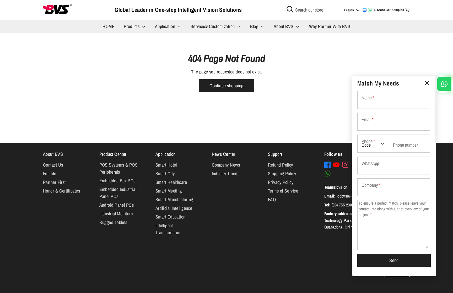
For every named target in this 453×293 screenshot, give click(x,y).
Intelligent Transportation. (169, 229)
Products (132, 26)
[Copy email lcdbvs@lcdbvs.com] (364, 10)
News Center (223, 154)
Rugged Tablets (113, 222)
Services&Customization (213, 26)
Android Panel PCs (116, 205)
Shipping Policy (282, 173)
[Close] (427, 83)
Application (165, 26)
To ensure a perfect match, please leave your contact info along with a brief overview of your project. (394, 208)
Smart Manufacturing (174, 199)
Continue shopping (226, 85)
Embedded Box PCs (117, 180)
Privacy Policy (280, 182)
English (349, 10)
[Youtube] (336, 165)
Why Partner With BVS (329, 26)
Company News (226, 165)
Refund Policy (280, 165)
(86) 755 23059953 (347, 205)
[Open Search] (290, 9)
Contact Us (53, 165)
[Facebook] (327, 165)
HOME (109, 26)
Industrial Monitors (116, 213)
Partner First (54, 182)
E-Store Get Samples (389, 10)
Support (275, 154)
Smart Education (170, 217)
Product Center (113, 154)
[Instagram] (345, 165)
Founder (50, 173)
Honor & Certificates (61, 191)
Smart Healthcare (171, 182)
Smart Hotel (166, 165)
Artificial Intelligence (173, 208)
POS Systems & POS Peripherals (118, 168)
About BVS (284, 26)
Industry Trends (226, 173)
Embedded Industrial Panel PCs (118, 193)
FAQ (272, 199)
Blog (254, 26)
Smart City (165, 173)
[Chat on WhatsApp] (370, 10)
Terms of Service (283, 191)
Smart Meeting (168, 191)
